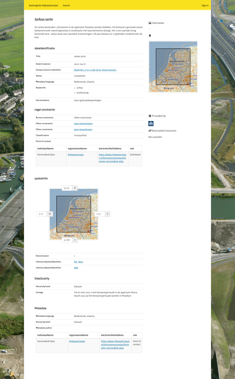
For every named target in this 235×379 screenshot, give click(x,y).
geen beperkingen (83, 130)
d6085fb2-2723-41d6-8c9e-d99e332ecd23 (95, 70)
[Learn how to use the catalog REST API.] (32, 375)
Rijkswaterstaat (76, 155)
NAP (76, 268)
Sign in (205, 5)
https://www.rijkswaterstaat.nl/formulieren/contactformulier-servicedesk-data (112, 158)
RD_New (78, 262)
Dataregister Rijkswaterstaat (43, 5)
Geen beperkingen (83, 124)
